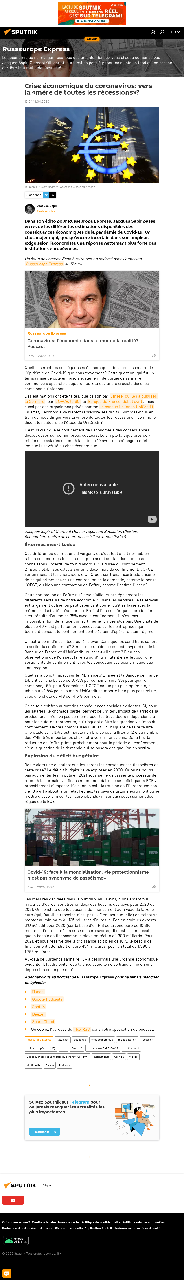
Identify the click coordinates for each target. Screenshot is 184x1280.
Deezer (38, 1014)
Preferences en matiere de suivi (137, 1228)
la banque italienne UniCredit (127, 406)
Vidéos (133, 1056)
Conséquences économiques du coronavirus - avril (57, 1056)
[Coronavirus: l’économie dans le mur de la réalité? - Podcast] (92, 299)
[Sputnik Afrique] (22, 36)
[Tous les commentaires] (6, 1273)
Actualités (63, 1039)
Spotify (38, 1006)
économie (80, 1039)
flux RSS (82, 1029)
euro (63, 1048)
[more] (154, 355)
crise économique (102, 1039)
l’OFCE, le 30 (67, 401)
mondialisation (127, 1039)
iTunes (38, 991)
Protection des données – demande (27, 1228)
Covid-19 (77, 1048)
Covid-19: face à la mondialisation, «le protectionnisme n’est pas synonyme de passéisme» (88, 875)
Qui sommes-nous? (16, 1222)
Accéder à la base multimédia (77, 186)
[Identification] (153, 31)
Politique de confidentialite (101, 1222)
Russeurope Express (44, 263)
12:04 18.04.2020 (37, 101)
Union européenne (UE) (41, 1048)
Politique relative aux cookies (144, 1222)
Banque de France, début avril (115, 401)
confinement (131, 1048)
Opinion (119, 1056)
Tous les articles (46, 211)
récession (147, 1039)
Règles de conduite (69, 1228)
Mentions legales (44, 1222)
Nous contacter (69, 1222)
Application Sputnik (99, 1228)
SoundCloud (43, 1021)
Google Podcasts (47, 999)
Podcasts (64, 1065)
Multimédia (33, 1065)
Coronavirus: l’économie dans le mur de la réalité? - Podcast (84, 343)
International (101, 1056)
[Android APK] (16, 1241)
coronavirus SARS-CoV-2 (103, 1048)
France (50, 1065)
